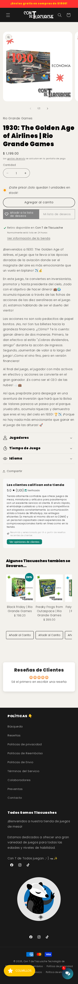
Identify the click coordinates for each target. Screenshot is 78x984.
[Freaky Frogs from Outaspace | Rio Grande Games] (49, 588)
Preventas (15, 789)
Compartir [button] (14, 471)
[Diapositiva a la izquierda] (30, 108)
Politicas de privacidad (25, 744)
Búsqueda (15, 726)
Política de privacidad (60, 966)
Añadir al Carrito (20, 635)
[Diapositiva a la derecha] (47, 108)
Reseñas (14, 735)
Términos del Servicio (23, 771)
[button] (8, 15)
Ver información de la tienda (28, 238)
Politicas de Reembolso (25, 753)
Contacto (15, 798)
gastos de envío (16, 158)
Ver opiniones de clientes (24, 541)
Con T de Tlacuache (35, 961)
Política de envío (55, 972)
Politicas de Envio (20, 762)
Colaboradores (19, 780)
